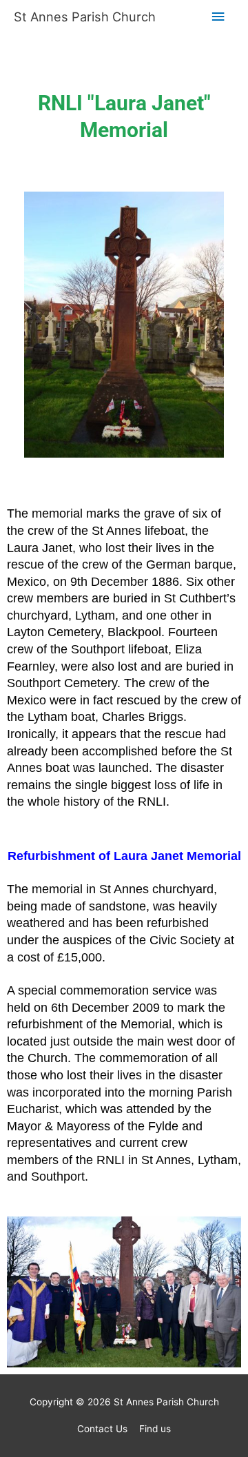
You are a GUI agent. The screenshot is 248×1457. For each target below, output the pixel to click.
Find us (155, 1428)
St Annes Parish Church (85, 16)
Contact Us (102, 1428)
